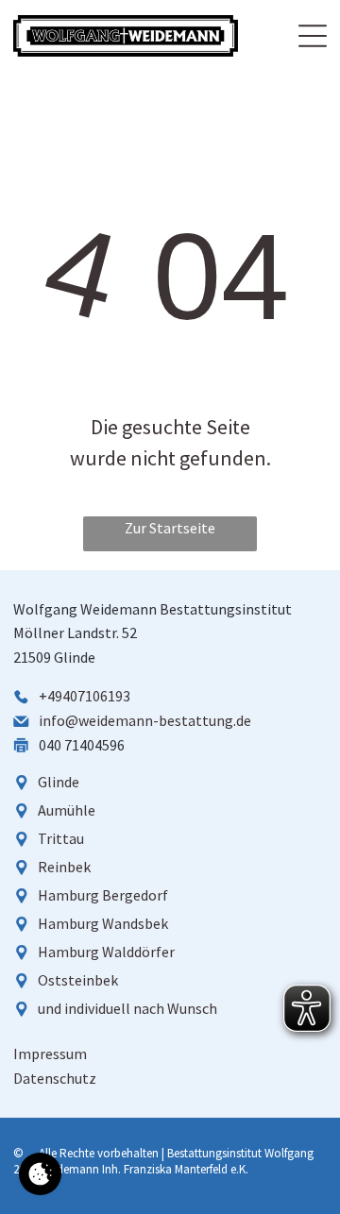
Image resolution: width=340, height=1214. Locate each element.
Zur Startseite (170, 527)
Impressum (50, 1053)
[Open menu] (312, 36)
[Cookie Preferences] (40, 1174)
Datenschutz (54, 1078)
